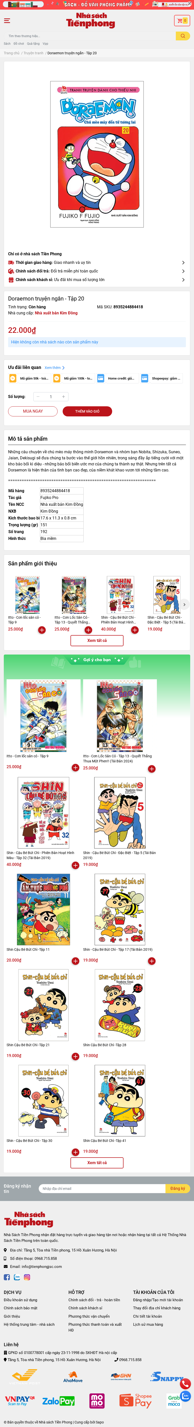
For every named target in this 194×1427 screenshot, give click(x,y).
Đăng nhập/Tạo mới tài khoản (158, 1300)
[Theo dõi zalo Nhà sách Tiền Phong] (17, 1277)
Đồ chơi (19, 43)
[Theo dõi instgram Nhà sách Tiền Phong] (27, 1277)
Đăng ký (178, 1188)
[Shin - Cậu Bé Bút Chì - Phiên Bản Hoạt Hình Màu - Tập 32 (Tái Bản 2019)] (120, 594)
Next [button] (184, 604)
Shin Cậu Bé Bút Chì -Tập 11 (28, 949)
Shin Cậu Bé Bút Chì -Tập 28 (104, 1045)
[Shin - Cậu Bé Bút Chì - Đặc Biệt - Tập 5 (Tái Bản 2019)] (167, 594)
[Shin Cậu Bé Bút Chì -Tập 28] (120, 1005)
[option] (97, 154)
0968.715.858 (46, 1258)
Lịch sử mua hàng (148, 1324)
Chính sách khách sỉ (85, 1308)
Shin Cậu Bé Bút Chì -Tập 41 (104, 1141)
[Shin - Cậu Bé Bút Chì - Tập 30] (44, 1101)
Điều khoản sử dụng (20, 1300)
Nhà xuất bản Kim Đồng (56, 313)
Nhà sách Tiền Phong (55, 1422)
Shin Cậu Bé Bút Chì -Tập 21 (28, 1045)
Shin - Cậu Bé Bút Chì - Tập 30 (29, 1141)
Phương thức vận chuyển (89, 1316)
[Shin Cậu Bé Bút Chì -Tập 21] (44, 1005)
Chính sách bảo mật (20, 1308)
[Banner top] (97, 5)
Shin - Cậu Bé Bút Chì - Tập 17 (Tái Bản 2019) (118, 949)
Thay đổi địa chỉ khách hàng (156, 1308)
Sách (7, 43)
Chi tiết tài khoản (147, 1316)
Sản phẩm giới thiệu (32, 563)
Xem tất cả (97, 640)
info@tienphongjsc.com (42, 1266)
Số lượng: (17, 396)
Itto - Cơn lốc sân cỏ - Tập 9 (27, 756)
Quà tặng (33, 43)
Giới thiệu (12, 1316)
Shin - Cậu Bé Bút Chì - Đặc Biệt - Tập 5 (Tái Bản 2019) (166, 622)
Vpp (45, 43)
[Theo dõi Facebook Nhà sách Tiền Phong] (7, 1277)
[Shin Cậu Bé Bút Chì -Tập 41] (120, 1101)
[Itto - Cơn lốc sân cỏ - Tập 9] (27, 594)
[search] (183, 36)
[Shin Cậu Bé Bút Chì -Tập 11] (44, 909)
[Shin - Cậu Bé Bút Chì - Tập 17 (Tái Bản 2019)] (120, 909)
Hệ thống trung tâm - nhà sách (29, 1324)
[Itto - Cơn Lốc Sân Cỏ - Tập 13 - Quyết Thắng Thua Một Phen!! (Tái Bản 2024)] (74, 594)
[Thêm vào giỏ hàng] (42, 630)
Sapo (100, 1422)
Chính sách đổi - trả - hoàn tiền (94, 1300)
